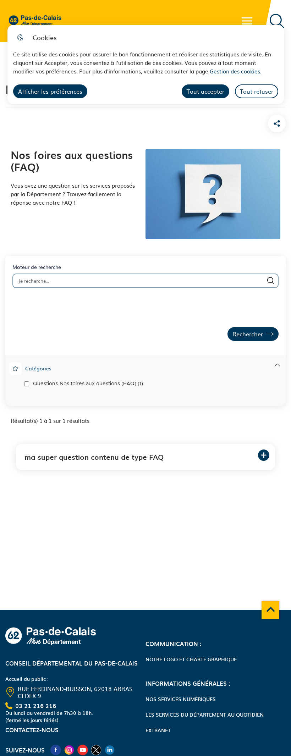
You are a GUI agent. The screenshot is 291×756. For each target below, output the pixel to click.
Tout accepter (205, 91)
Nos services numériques (181, 698)
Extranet (158, 730)
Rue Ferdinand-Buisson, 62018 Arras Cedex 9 (75, 692)
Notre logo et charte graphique (191, 659)
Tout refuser (256, 91)
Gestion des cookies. (236, 71)
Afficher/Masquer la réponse (263, 455)
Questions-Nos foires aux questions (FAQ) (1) (88, 383)
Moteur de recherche (36, 267)
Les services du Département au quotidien (205, 714)
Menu (247, 21)
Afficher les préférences (50, 91)
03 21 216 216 (35, 705)
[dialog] (145, 64)
